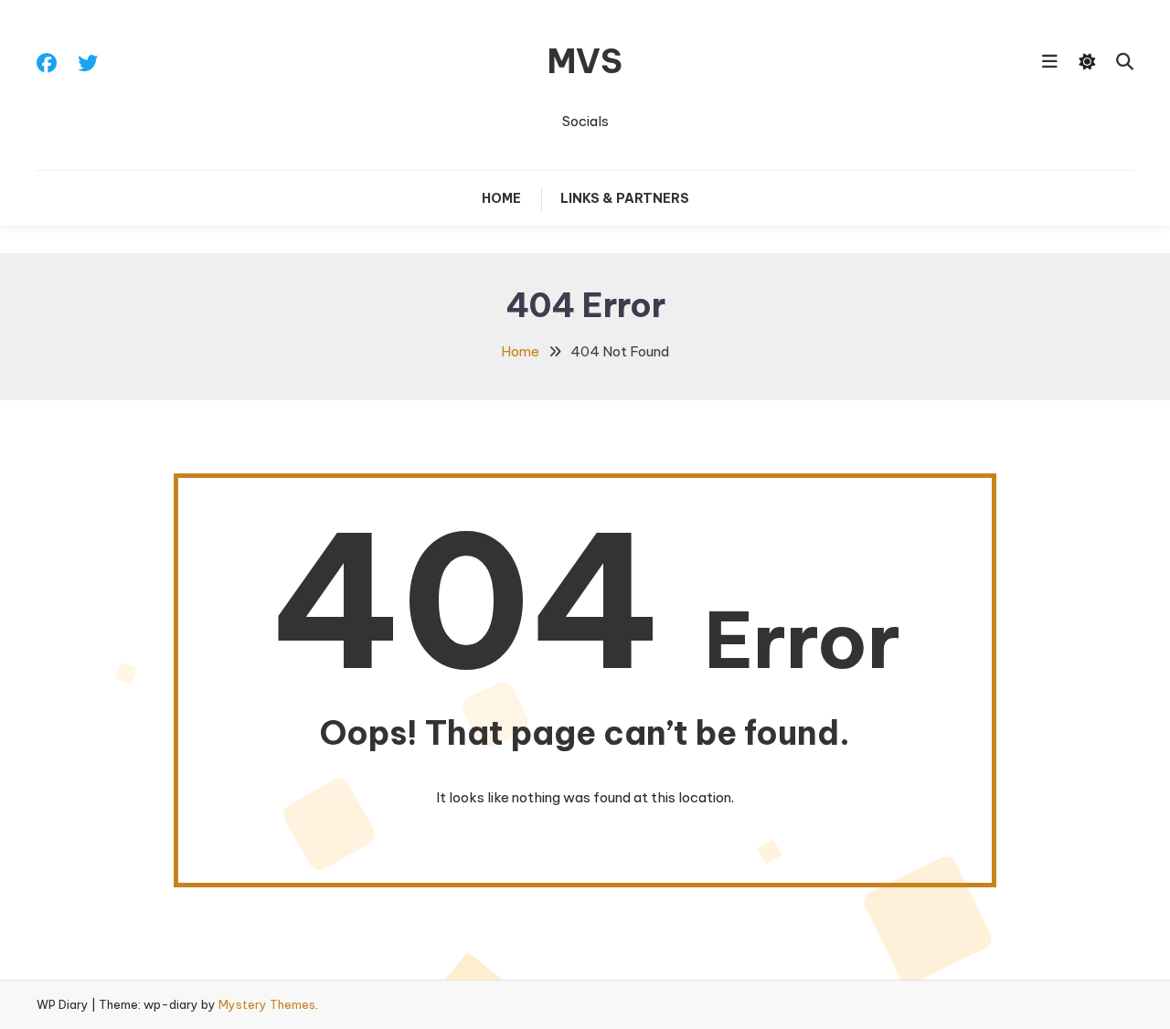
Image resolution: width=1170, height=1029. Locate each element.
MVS (585, 61)
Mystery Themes (266, 1004)
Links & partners (624, 198)
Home (501, 198)
